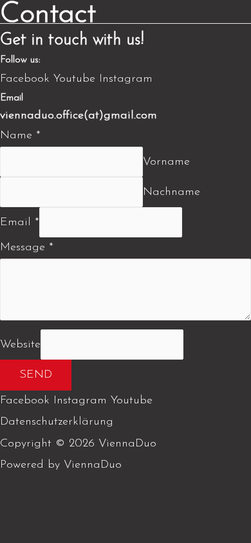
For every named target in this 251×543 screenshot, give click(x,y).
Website (20, 344)
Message (26, 247)
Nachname (171, 192)
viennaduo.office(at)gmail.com (78, 116)
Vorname (166, 162)
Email (19, 222)
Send (35, 375)
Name (20, 136)
